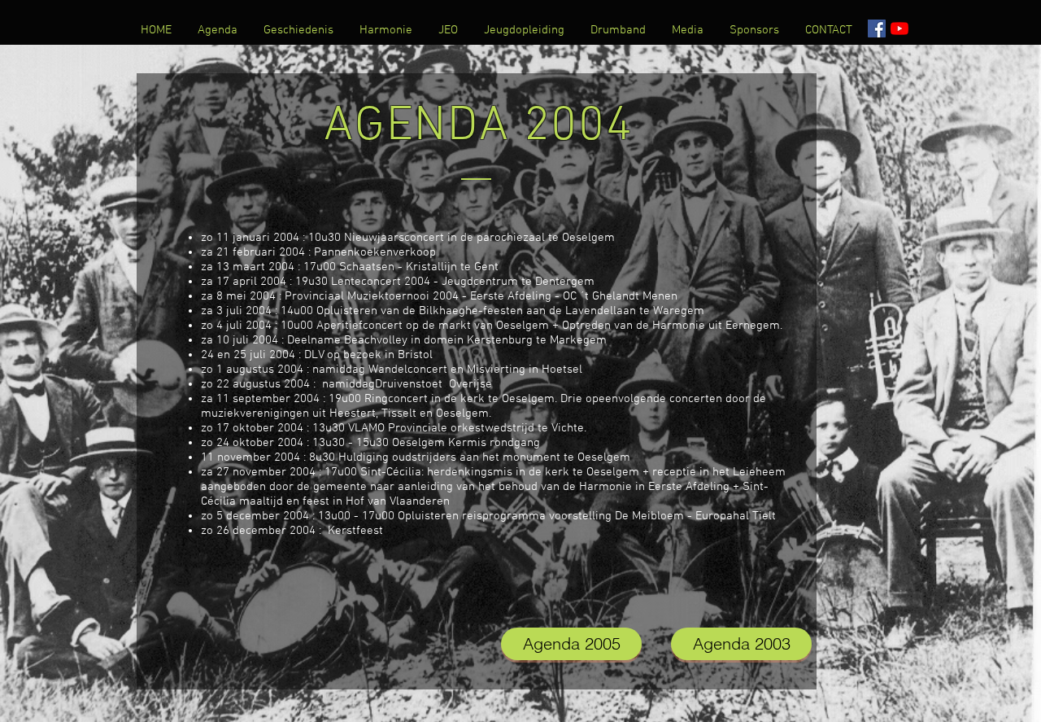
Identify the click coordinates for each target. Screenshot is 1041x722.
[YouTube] (899, 28)
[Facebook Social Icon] (877, 28)
